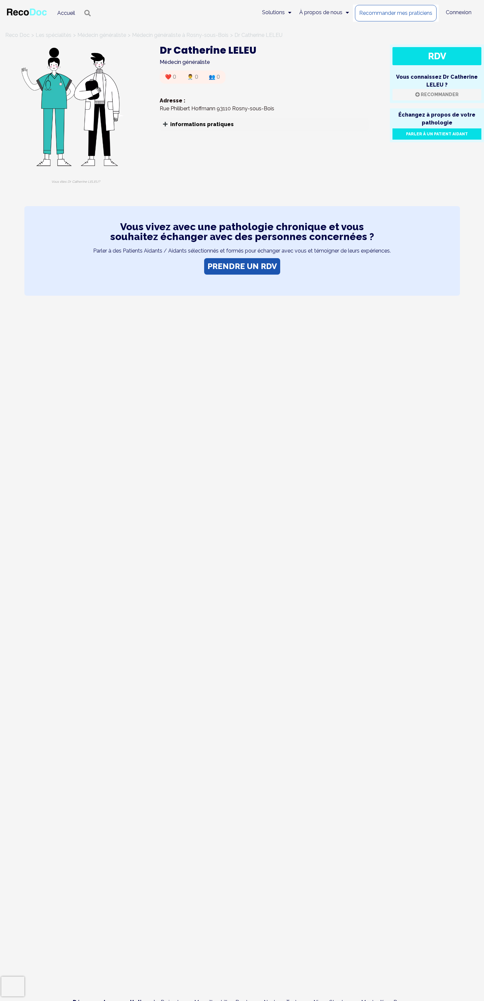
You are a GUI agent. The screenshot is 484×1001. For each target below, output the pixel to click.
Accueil (66, 13)
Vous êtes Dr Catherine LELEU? (75, 181)
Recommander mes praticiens (395, 13)
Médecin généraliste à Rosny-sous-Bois (180, 35)
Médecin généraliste (101, 35)
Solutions (273, 12)
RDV (437, 56)
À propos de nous (320, 12)
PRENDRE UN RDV (242, 266)
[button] (264, 124)
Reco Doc (17, 35)
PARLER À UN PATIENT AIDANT (437, 134)
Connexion (458, 12)
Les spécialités (53, 35)
